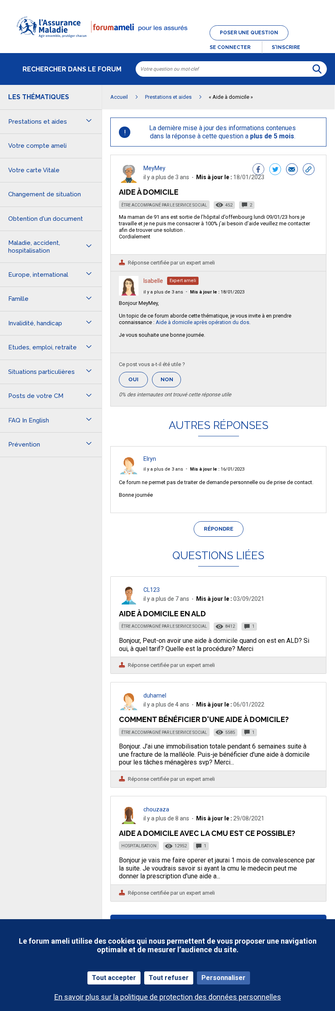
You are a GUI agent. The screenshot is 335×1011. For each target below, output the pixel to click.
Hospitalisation (138, 846)
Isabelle (153, 281)
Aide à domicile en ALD (162, 613)
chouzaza (156, 809)
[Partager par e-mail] (292, 170)
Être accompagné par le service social (164, 205)
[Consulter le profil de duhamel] (128, 708)
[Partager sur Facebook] (258, 170)
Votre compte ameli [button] (37, 145)
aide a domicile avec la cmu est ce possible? (207, 833)
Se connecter (230, 47)
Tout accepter (114, 978)
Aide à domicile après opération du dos (202, 322)
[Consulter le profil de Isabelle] (128, 293)
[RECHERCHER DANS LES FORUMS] (317, 69)
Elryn (149, 459)
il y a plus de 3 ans (163, 292)
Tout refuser (169, 978)
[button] (167, 42)
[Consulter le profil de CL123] (128, 602)
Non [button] (171, 381)
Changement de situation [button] (44, 194)
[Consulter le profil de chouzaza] (128, 822)
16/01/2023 (217, 469)
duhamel (154, 695)
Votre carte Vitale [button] (34, 170)
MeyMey (154, 168)
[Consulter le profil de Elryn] (128, 472)
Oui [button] (138, 379)
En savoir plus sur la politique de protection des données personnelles (167, 997)
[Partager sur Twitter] (275, 170)
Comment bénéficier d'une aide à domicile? (204, 719)
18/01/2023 (217, 292)
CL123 (151, 590)
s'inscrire (286, 47)
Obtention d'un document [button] (45, 218)
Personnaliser (223, 978)
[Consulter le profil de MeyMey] (128, 180)
